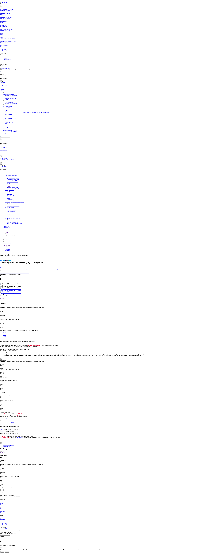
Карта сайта (2, 512)
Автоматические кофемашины (12, 187)
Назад (7, 172)
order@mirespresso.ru (20, 437)
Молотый (15, 273)
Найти (2, 536)
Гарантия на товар (3, 508)
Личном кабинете (17, 434)
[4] (102, 279)
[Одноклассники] (2, 260)
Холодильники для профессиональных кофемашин (16, 204)
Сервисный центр (3, 519)
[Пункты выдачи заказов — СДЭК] (2, 431)
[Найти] (1, 6)
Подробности (2, 298)
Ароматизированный (9, 273)
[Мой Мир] (4, 260)
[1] (102, 275)
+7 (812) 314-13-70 (3, 50)
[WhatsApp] (8, 260)
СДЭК (9, 416)
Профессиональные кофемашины (13, 178)
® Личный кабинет (3, 504)
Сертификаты (2, 511)
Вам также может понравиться (8, 445)
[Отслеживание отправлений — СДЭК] (2, 418)
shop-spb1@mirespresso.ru (6, 68)
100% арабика (3, 273)
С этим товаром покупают (7, 446)
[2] (102, 277)
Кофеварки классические (11, 210)
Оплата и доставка (6, 337)
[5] (102, 281)
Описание (4, 332)
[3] (102, 278)
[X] (5, 260)
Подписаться (17, 496)
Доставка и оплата (3, 518)
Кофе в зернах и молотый (11, 192)
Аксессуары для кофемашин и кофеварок (14, 220)
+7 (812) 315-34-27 (3, 49)
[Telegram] (11, 260)
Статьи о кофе (3, 520)
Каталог (6, 174)
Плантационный (19, 273)
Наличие (4, 335)
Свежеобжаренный (25, 273)
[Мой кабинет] (0, 154)
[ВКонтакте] (1, 260)
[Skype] (10, 260)
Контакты (2, 503)
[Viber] (7, 260)
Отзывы (4, 336)
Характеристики (5, 333)
